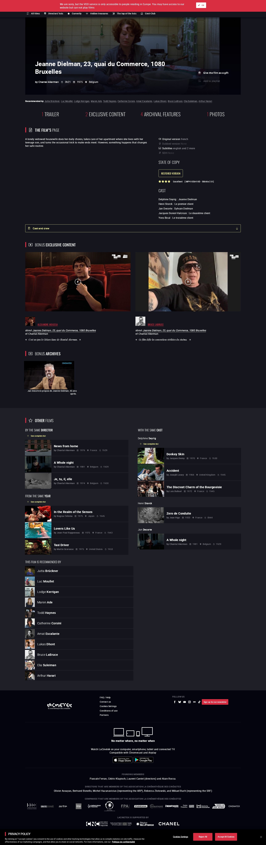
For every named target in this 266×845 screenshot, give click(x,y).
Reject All (203, 836)
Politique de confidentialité (123, 841)
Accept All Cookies (226, 836)
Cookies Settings (180, 836)
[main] (133, 837)
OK (203, 5)
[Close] (261, 837)
